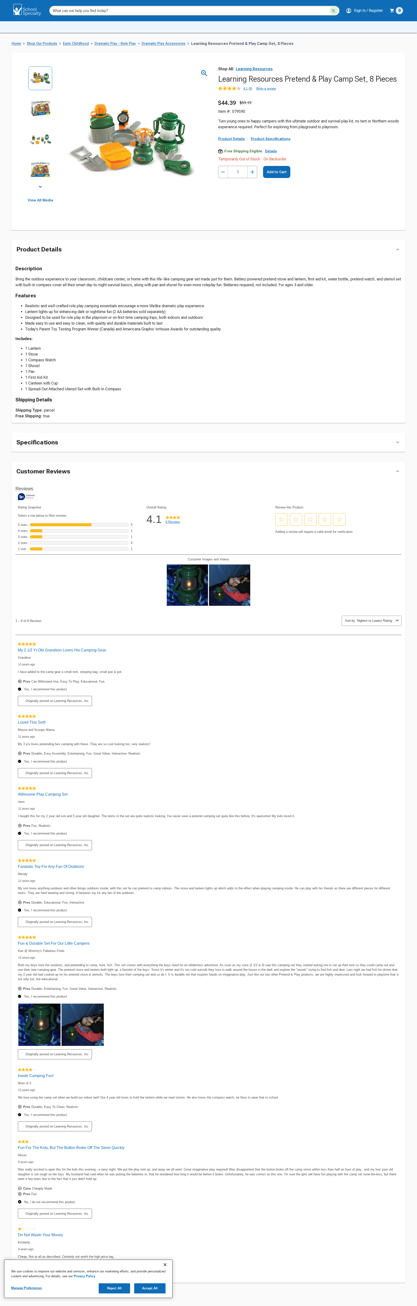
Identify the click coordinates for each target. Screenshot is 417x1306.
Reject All (114, 1288)
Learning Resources (254, 69)
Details (271, 151)
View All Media (40, 200)
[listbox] (40, 127)
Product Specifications (271, 139)
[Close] (165, 1264)
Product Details (231, 139)
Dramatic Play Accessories (163, 44)
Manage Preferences (26, 1288)
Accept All (150, 1288)
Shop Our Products (42, 44)
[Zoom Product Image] (204, 73)
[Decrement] (223, 172)
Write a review (266, 88)
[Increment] (252, 172)
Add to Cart (276, 172)
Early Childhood (76, 44)
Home (16, 44)
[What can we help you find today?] (334, 11)
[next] (40, 187)
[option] (40, 81)
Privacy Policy (84, 1276)
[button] (364, 11)
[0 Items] (392, 10)
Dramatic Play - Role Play (115, 44)
